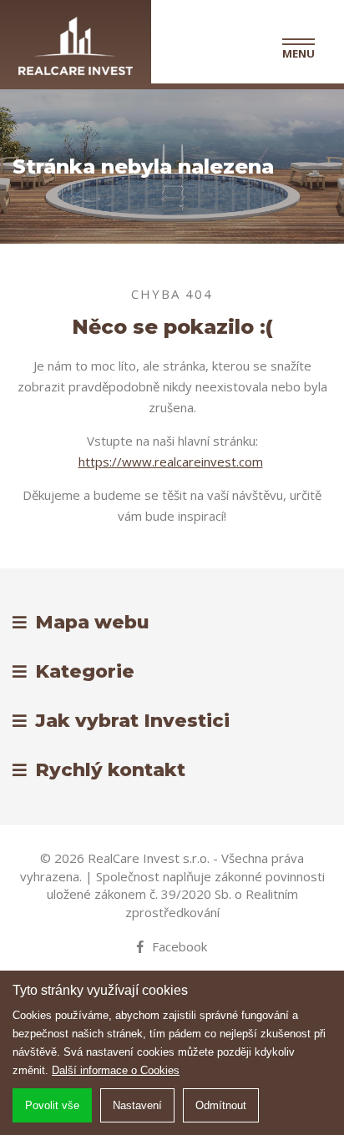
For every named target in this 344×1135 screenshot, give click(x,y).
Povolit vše (52, 1105)
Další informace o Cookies (116, 1070)
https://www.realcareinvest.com (170, 461)
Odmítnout (220, 1105)
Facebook (179, 946)
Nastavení (137, 1105)
